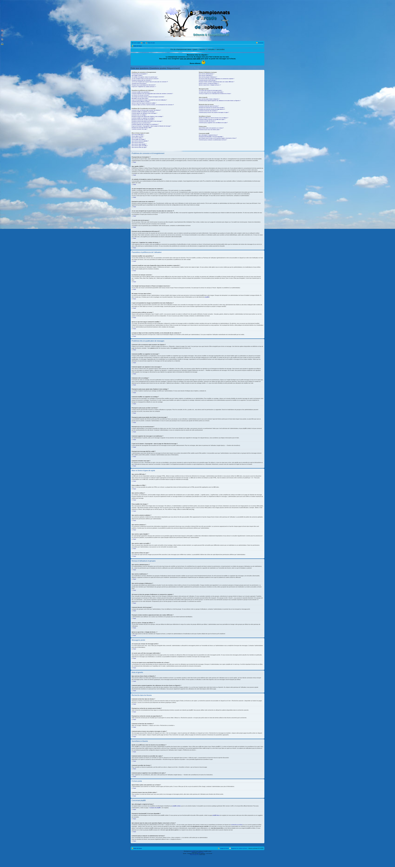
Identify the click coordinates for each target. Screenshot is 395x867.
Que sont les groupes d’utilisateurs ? (208, 77)
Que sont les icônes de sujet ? (139, 147)
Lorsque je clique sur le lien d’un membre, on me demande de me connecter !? (153, 104)
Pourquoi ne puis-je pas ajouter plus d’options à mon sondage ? (147, 116)
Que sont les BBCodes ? (138, 134)
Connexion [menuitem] (260, 42)
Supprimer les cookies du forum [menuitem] (239, 848)
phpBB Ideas (216, 815)
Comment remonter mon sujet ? (139, 129)
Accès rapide (137, 42)
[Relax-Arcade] (2, 39)
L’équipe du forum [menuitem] (224, 848)
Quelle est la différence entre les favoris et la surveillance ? (213, 117)
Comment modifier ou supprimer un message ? (143, 111)
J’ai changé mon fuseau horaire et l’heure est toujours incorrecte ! (148, 96)
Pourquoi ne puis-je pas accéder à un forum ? (143, 119)
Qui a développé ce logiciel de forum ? (208, 135)
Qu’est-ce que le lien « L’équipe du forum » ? (210, 85)
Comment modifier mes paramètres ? (141, 92)
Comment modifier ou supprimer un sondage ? (143, 118)
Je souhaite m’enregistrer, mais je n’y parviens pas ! (144, 77)
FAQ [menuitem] (144, 42)
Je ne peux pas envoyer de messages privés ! (210, 90)
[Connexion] (2, 44)
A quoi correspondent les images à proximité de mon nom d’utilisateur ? (149, 100)
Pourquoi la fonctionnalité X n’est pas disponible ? (211, 136)
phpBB (207, 297)
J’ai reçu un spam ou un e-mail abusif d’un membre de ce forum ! (215, 93)
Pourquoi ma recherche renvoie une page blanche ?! (212, 109)
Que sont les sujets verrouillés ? (140, 145)
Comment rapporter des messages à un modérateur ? (145, 124)
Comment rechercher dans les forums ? (209, 106)
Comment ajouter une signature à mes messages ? (144, 113)
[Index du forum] (2, 31)
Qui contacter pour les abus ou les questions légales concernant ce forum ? (218, 138)
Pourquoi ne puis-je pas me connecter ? (142, 80)
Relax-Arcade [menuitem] (151, 42)
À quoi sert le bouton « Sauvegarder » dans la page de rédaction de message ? (151, 126)
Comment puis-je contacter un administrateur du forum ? (213, 139)
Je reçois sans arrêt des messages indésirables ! (211, 92)
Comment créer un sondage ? (139, 115)
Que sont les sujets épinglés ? (139, 144)
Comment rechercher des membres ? (208, 110)
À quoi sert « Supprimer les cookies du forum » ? (144, 86)
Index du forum (137, 848)
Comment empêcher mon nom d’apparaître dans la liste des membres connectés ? (152, 93)
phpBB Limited (176, 806)
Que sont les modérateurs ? (206, 75)
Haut (134, 162)
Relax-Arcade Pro (194, 854)
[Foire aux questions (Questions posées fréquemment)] (2, 35)
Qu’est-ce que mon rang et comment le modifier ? (144, 103)
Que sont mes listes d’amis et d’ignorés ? (209, 99)
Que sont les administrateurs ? (206, 73)
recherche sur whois (236, 824)
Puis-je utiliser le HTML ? (138, 136)
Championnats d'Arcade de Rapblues (196, 853)
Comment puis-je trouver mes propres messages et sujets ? (214, 112)
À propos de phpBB (155, 807)
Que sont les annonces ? (138, 142)
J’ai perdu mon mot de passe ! (139, 83)
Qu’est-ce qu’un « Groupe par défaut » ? (209, 83)
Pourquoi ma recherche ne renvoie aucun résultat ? (211, 107)
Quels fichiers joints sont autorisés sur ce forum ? (211, 128)
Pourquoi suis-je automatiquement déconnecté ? (144, 85)
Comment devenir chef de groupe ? (207, 80)
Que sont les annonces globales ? (140, 141)
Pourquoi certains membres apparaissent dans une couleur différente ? (216, 81)
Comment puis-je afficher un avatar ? (141, 101)
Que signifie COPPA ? (137, 75)
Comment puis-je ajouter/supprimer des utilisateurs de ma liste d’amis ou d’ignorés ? (220, 100)
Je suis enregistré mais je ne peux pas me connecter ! (145, 78)
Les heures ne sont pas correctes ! (140, 95)
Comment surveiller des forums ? (207, 121)
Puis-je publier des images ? (139, 139)
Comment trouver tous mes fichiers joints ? (209, 129)
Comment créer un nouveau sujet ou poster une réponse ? (146, 110)
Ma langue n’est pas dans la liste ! (140, 98)
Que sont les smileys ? (137, 137)
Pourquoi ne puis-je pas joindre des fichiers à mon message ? (147, 121)
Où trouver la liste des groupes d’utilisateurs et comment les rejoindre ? (216, 78)
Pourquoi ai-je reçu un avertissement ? (141, 122)
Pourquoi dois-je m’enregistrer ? (140, 73)
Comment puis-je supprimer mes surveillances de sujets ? (213, 122)
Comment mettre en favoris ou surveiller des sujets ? (212, 119)
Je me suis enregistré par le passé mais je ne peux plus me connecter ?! (150, 81)
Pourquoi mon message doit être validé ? (142, 127)
